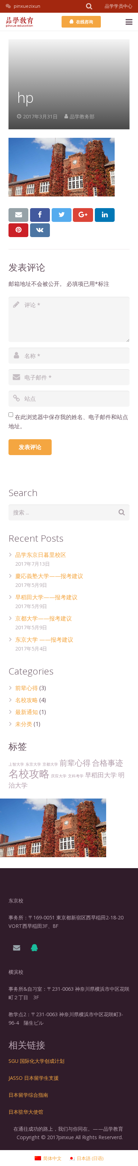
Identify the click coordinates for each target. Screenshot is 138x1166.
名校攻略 (26, 700)
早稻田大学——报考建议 (46, 597)
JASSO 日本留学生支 (31, 1077)
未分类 (23, 724)
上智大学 (16, 764)
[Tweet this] (61, 215)
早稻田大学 (101, 775)
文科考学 (76, 775)
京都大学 (50, 764)
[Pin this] (18, 230)
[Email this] (18, 215)
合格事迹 (107, 762)
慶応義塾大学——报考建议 (49, 576)
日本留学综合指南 (28, 1094)
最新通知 (26, 712)
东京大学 (33, 764)
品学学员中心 (118, 6)
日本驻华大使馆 (25, 1111)
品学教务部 (82, 116)
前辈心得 (26, 688)
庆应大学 (59, 775)
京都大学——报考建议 (43, 618)
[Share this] (40, 215)
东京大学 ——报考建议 (44, 639)
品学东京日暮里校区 (40, 555)
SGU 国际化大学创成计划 (36, 1061)
